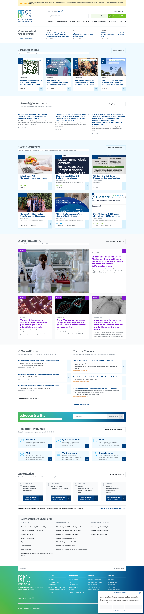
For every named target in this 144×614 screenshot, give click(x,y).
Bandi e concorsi (73, 587)
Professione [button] (61, 21)
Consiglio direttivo (53, 582)
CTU (69, 582)
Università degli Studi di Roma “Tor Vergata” (68, 530)
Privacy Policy (124, 610)
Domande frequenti (99, 21)
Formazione (92, 576)
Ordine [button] (50, 21)
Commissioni (52, 584)
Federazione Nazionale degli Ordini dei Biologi (33, 527)
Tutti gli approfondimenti (114, 241)
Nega (118, 607)
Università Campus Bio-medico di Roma (67, 542)
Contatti (122, 21)
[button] (141, 593)
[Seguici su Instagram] (62, 11)
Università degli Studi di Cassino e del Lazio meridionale (71, 549)
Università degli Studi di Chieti (99, 534)
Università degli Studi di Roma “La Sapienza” (68, 527)
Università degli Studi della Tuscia (65, 545)
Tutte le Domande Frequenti (113, 429)
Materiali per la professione (76, 592)
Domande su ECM (93, 589)
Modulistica (111, 584)
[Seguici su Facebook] (59, 11)
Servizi (111, 576)
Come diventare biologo (95, 579)
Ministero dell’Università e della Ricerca (32, 530)
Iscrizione (112, 21)
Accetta (105, 607)
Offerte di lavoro (73, 584)
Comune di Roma (26, 545)
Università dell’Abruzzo (100, 522)
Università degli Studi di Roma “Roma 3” (67, 534)
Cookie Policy (116, 610)
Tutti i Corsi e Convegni (114, 147)
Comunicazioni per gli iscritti (56, 589)
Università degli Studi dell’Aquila (99, 527)
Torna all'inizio (120, 568)
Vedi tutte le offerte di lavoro (27, 398)
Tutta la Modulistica (115, 474)
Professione (73, 576)
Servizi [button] (85, 21)
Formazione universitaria (95, 582)
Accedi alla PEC (119, 11)
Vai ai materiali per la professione (111, 508)
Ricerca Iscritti (112, 582)
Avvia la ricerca (113, 416)
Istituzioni (25, 522)
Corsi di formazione (94, 587)
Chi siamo (51, 579)
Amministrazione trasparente (56, 587)
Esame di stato (92, 584)
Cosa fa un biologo (73, 579)
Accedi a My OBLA (118, 16)
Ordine (51, 576)
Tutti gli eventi (117, 50)
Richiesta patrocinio (114, 589)
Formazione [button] (74, 21)
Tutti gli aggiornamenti (115, 104)
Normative (71, 589)
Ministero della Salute (27, 534)
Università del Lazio (63, 522)
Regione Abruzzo (26, 549)
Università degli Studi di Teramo (99, 530)
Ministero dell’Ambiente (27, 538)
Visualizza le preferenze (133, 607)
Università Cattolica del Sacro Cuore (66, 538)
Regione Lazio (25, 542)
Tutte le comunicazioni (25, 38)
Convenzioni (111, 587)
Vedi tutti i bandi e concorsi (81, 404)
